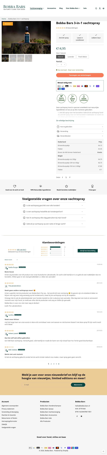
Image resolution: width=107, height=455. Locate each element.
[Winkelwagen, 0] (103, 8)
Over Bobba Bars (72, 8)
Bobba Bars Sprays (46, 409)
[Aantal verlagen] (58, 64)
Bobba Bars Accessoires (48, 415)
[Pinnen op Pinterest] (70, 177)
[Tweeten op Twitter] (66, 177)
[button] (60, 28)
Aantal (59, 61)
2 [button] (51, 364)
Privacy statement (8, 409)
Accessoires (51, 8)
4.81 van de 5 (21, 250)
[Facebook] (77, 416)
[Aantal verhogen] (64, 64)
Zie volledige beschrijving (65, 121)
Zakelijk (4, 424)
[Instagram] (81, 416)
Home (4, 19)
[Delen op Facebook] (62, 177)
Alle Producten (45, 421)
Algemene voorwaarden (10, 406)
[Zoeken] (96, 8)
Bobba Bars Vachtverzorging (50, 412)
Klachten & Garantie (9, 415)
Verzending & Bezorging (10, 412)
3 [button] (53, 364)
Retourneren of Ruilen (9, 418)
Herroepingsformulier (9, 421)
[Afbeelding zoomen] (26, 37)
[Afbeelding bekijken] (5, 58)
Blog (61, 8)
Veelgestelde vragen (9, 427)
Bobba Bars (49, 451)
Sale (85, 8)
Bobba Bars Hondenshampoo (50, 406)
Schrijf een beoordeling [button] (87, 251)
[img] (9, 265)
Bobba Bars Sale (46, 418)
